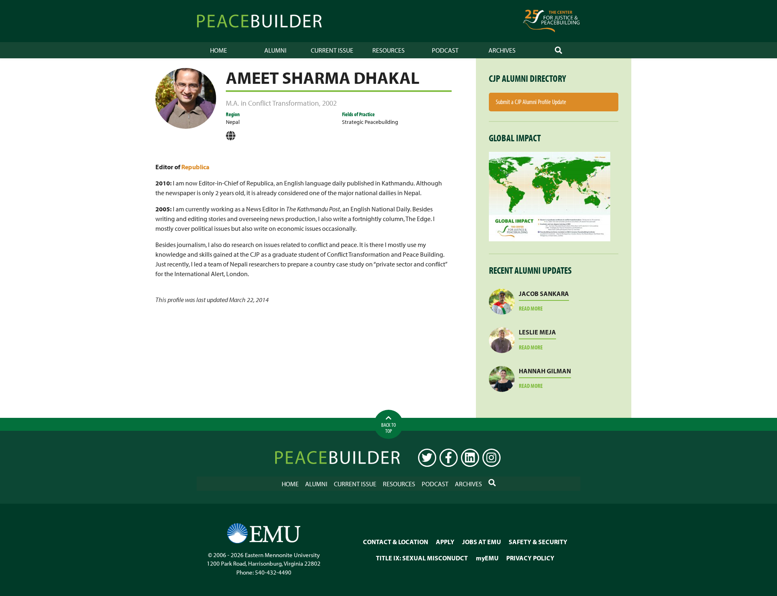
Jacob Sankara (544, 293)
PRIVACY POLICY (530, 558)
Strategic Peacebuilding (370, 122)
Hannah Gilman (545, 371)
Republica (195, 167)
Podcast (445, 50)
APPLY (445, 542)
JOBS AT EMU (481, 542)
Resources (388, 50)
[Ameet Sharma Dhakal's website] (231, 138)
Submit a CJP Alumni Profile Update (531, 102)
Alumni (275, 50)
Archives (502, 50)
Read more (540, 308)
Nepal (233, 122)
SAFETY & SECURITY (538, 542)
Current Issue (332, 50)
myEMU (487, 558)
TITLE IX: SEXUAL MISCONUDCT (422, 558)
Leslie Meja (537, 332)
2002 (329, 103)
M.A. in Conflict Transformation (272, 103)
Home (218, 50)
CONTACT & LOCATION (395, 542)
